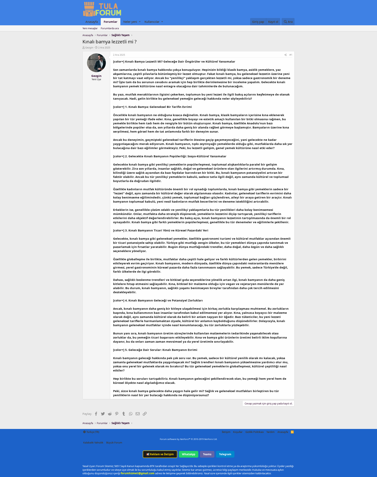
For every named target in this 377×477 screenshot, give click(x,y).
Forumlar (110, 22)
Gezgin (89, 47)
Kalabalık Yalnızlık (93, 442)
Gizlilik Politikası (254, 432)
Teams (207, 454)
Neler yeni (130, 22)
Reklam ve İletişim (160, 454)
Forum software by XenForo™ (188, 439)
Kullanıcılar (152, 22)
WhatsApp (188, 454)
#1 (290, 54)
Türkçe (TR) (92, 432)
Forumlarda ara (110, 28)
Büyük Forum (114, 442)
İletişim (226, 432)
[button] (140, 21)
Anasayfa (91, 22)
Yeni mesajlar (90, 28)
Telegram (225, 454)
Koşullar (237, 432)
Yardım (270, 432)
